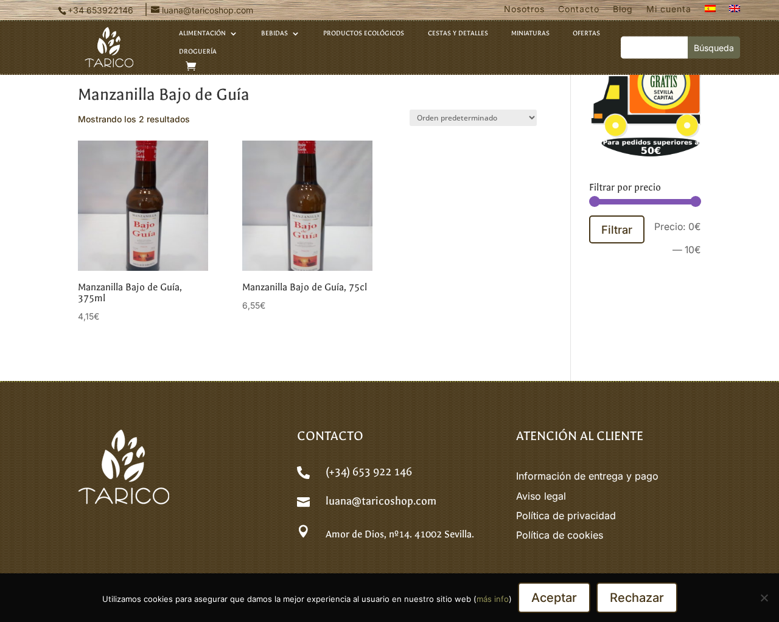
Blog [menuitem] (623, 9)
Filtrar (616, 229)
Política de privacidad (566, 515)
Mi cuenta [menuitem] (668, 9)
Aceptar (554, 597)
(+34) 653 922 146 (369, 472)
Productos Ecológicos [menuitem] (363, 33)
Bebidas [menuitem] (274, 33)
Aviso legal (541, 496)
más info (493, 599)
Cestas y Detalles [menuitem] (458, 33)
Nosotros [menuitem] (524, 9)
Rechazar (637, 597)
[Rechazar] (764, 598)
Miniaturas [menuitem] (530, 33)
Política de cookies (559, 535)
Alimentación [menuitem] (202, 33)
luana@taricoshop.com (381, 501)
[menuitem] (710, 11)
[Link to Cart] (191, 66)
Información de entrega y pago (587, 476)
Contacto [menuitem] (578, 9)
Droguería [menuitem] (198, 51)
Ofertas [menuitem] (586, 33)
